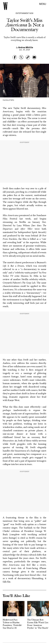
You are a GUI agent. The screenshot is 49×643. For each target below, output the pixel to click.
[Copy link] (28, 57)
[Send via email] (34, 57)
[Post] (21, 57)
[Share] (15, 57)
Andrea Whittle (25, 47)
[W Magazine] (5, 6)
